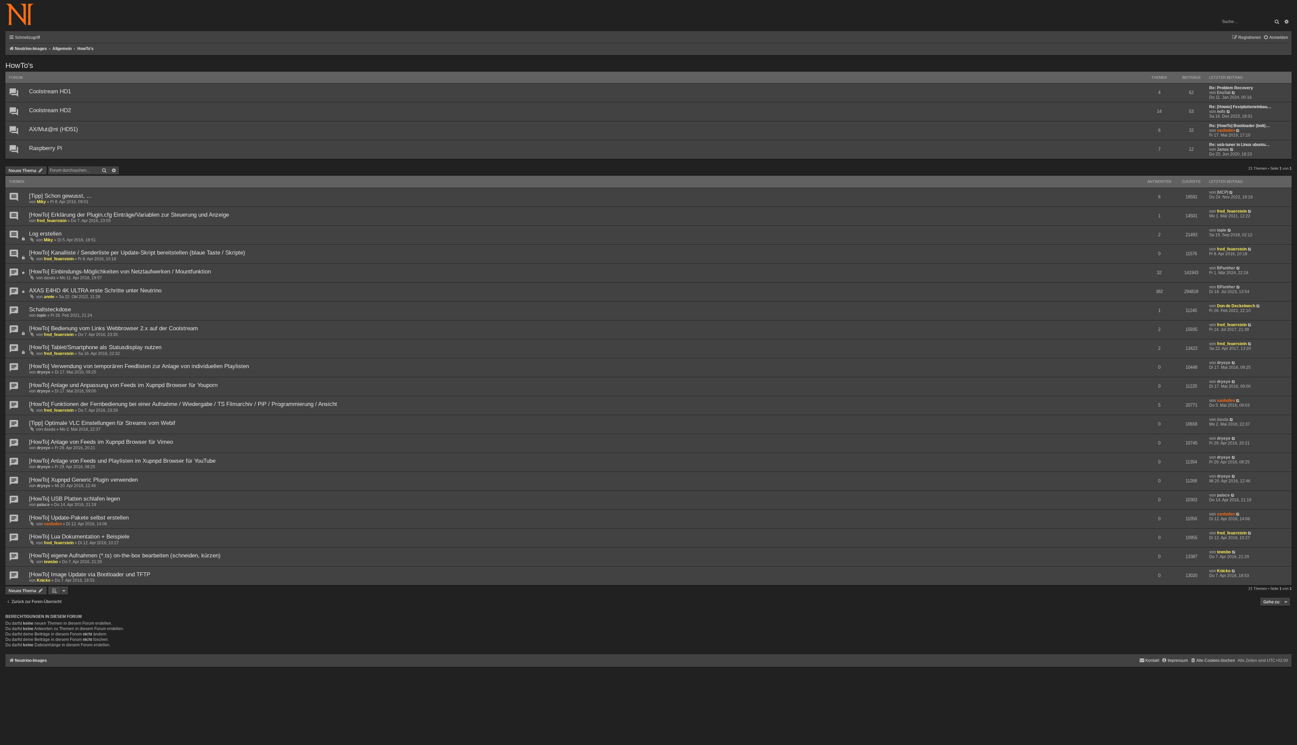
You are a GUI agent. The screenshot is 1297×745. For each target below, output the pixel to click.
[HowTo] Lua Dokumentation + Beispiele (79, 536)
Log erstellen (45, 234)
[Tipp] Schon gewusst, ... (60, 196)
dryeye (43, 372)
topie (1221, 230)
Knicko (43, 580)
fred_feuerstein (52, 220)
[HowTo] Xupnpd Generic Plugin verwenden (83, 480)
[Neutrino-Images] (23, 15)
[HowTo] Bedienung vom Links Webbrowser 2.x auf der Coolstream (113, 328)
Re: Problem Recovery (1231, 88)
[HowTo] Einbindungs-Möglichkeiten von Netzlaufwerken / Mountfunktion (120, 271)
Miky (41, 201)
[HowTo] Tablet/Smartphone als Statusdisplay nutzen (95, 347)
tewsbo (51, 561)
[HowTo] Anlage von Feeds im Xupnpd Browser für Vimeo (101, 442)
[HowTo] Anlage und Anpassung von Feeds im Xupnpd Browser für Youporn (123, 385)
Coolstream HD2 (50, 110)
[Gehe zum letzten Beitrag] (1231, 192)
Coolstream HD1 (50, 91)
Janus (1223, 149)
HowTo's (19, 65)
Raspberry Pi (45, 148)
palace (43, 504)
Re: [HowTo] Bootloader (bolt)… (1239, 125)
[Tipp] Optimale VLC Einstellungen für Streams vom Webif (102, 423)
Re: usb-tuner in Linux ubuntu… (1239, 144)
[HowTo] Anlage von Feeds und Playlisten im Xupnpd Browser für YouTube (122, 461)
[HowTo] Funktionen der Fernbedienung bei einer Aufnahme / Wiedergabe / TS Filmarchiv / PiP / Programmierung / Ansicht (183, 404)
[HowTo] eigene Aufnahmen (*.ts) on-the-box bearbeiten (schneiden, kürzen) (125, 555)
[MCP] (1222, 192)
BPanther (1226, 268)
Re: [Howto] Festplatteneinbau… (1240, 106)
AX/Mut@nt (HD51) (53, 129)
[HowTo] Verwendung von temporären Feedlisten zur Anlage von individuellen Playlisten (139, 366)
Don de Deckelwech (1236, 306)
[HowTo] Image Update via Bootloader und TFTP (89, 574)
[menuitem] (1275, 37)
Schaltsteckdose (50, 309)
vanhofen (1226, 130)
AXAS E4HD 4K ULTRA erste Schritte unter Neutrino (95, 290)
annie (49, 296)
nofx (1221, 111)
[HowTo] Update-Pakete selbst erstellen (79, 517)
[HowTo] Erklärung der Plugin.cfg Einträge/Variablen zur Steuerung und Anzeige (129, 215)
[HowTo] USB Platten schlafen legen (74, 499)
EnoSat (1223, 92)
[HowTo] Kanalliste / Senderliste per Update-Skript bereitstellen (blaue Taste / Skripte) (137, 252)
